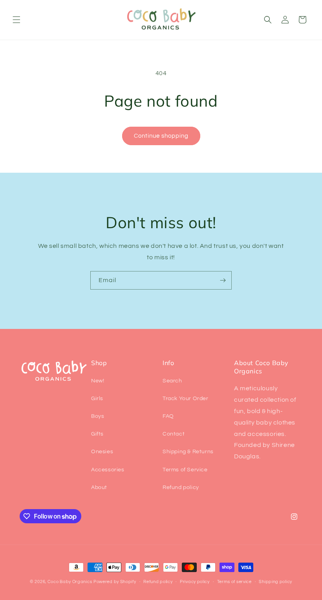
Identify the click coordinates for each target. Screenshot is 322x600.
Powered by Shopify (114, 582)
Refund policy (181, 487)
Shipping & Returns (188, 451)
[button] (16, 19)
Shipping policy (275, 582)
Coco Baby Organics (70, 582)
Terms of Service (185, 470)
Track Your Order (186, 398)
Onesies (102, 451)
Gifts (97, 434)
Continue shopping (161, 136)
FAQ (168, 416)
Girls (97, 398)
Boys (97, 416)
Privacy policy (195, 582)
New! (97, 381)
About (99, 487)
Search (172, 381)
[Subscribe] (222, 280)
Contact (174, 434)
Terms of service (234, 582)
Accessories (107, 470)
